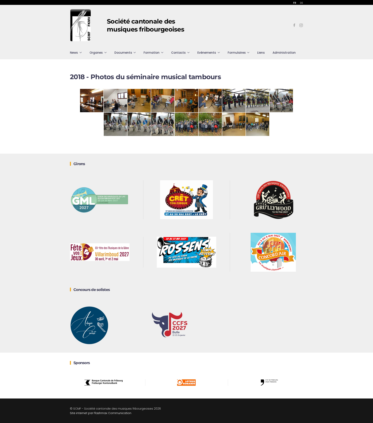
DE (301, 3)
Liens (261, 53)
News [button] (74, 53)
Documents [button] (123, 53)
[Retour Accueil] (80, 25)
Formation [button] (151, 53)
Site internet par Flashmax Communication (100, 413)
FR (294, 3)
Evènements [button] (206, 53)
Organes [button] (96, 53)
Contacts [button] (178, 53)
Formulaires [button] (237, 53)
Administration (284, 53)
